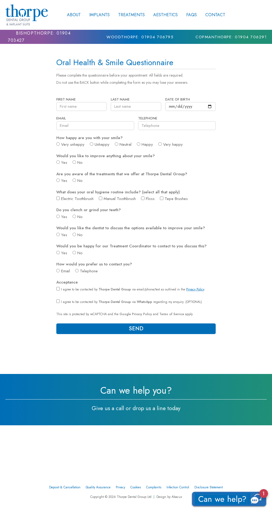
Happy (147, 144)
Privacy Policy (195, 289)
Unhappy (102, 144)
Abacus (177, 496)
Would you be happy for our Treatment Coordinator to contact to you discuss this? (132, 246)
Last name (121, 99)
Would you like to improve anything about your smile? (106, 156)
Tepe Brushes (176, 199)
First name (66, 99)
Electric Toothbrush (77, 199)
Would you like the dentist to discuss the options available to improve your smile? (131, 228)
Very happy (173, 144)
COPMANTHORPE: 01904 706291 (231, 37)
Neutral (125, 144)
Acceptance (67, 282)
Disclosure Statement (208, 487)
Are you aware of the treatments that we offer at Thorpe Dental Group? (122, 174)
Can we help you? (136, 390)
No (80, 162)
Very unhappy (72, 144)
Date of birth (178, 99)
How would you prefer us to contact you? (94, 264)
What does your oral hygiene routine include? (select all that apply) (118, 192)
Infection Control (178, 487)
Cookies (135, 487)
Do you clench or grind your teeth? (89, 210)
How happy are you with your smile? (90, 138)
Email (61, 118)
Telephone (148, 118)
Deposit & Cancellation (64, 487)
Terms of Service (171, 314)
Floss (150, 199)
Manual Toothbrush (120, 199)
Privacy (120, 487)
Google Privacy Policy (136, 314)
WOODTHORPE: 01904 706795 (140, 37)
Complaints (153, 487)
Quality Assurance (98, 487)
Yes (64, 162)
